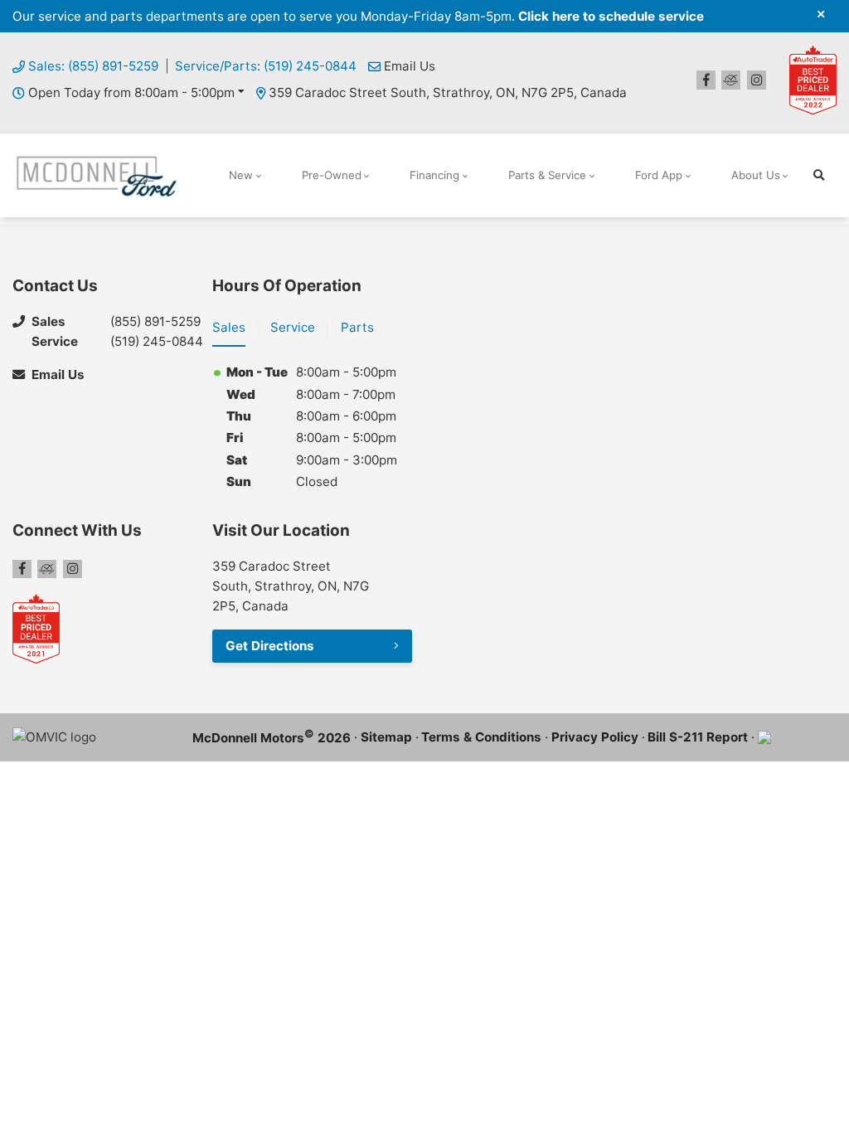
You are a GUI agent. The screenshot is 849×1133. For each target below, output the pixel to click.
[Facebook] (706, 80)
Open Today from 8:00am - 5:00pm (131, 92)
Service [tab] (292, 327)
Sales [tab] (228, 327)
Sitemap (386, 737)
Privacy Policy (594, 737)
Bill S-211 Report (698, 737)
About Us (755, 175)
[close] (821, 14)
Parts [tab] (357, 327)
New (241, 175)
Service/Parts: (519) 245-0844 (266, 66)
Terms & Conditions (481, 737)
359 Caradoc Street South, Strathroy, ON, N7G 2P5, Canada (448, 92)
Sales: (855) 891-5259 (93, 66)
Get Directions (270, 646)
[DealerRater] (730, 80)
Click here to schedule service (611, 16)
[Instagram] (756, 80)
